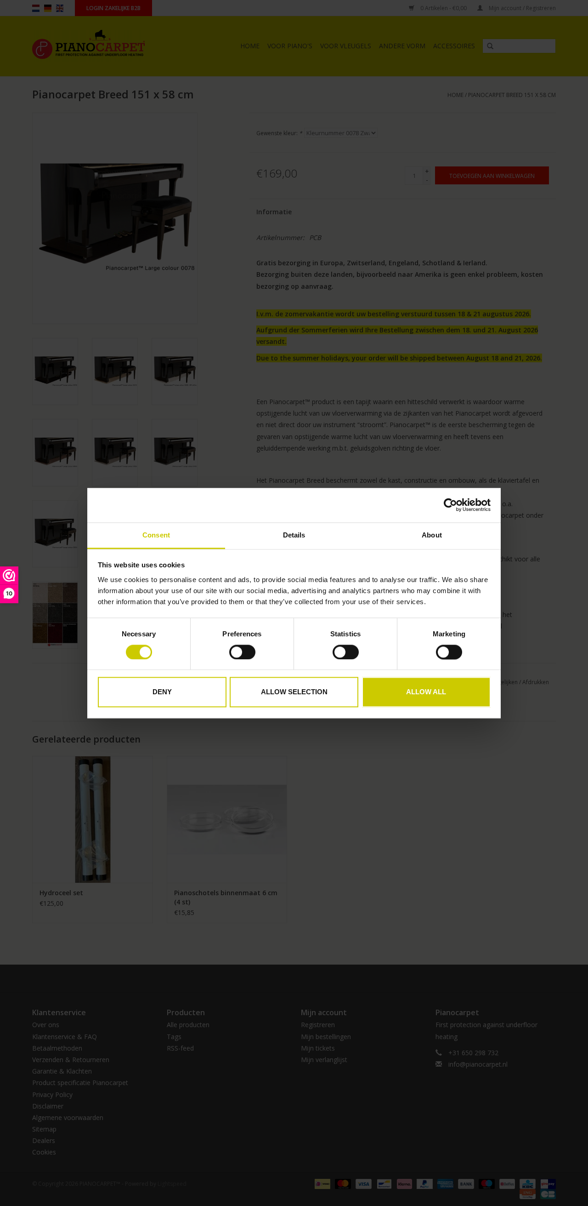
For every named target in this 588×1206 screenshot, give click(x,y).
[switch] (242, 652)
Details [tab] (294, 535)
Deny (162, 692)
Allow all (426, 692)
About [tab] (432, 535)
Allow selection (294, 692)
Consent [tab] (156, 535)
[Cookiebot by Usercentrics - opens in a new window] (450, 505)
